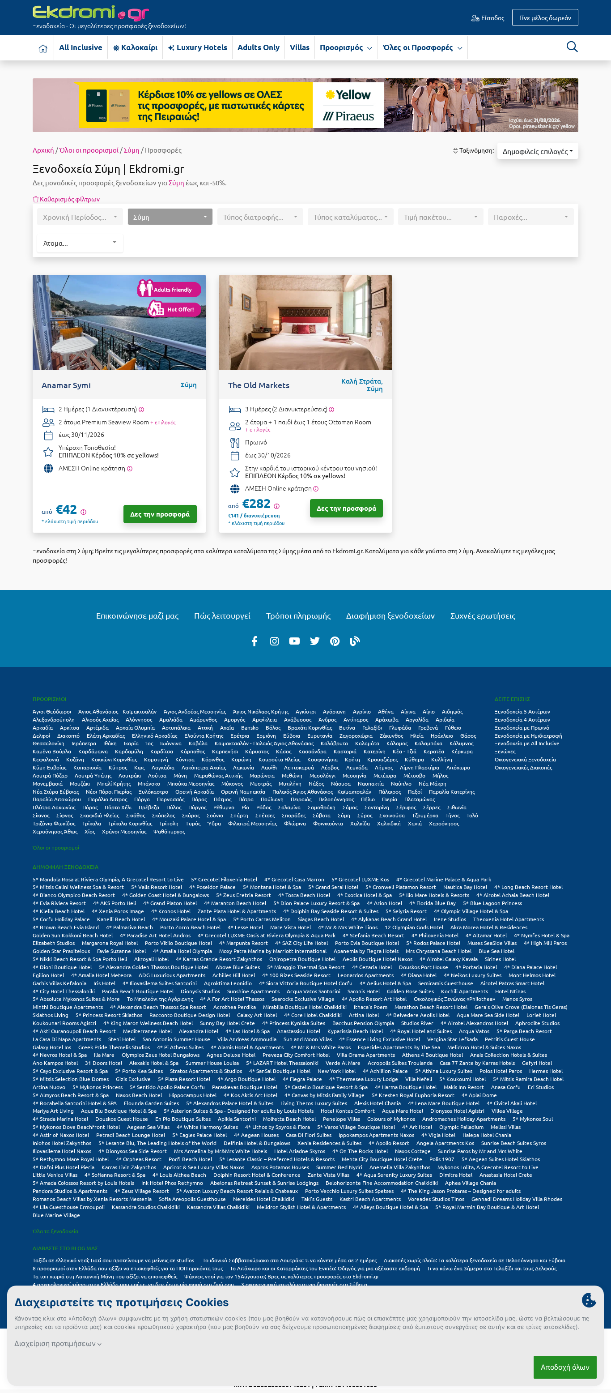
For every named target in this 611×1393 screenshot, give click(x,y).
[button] (537, 151)
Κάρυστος (257, 751)
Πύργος (197, 807)
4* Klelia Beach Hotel (59, 910)
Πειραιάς (301, 799)
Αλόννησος (139, 719)
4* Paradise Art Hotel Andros (155, 935)
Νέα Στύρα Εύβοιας (56, 791)
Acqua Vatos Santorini (313, 991)
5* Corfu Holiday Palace (61, 919)
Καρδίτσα (161, 751)
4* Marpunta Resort (243, 942)
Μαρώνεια (262, 775)
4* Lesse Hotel (245, 927)
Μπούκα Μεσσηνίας (190, 783)
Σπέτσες (265, 815)
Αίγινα (408, 711)
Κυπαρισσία (87, 767)
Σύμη (132, 149)
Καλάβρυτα (334, 743)
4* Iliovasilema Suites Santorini (160, 983)
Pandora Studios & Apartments (70, 1190)
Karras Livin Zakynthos (129, 1167)
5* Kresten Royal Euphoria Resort (413, 1094)
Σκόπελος (163, 815)
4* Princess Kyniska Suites (293, 1022)
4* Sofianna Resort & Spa (115, 1174)
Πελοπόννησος (336, 799)
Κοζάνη (75, 759)
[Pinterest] (335, 640)
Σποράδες (294, 815)
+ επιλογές (162, 422)
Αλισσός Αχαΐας (100, 719)
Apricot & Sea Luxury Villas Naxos (203, 1167)
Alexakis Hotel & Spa (153, 1062)
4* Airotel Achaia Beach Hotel (512, 894)
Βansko (250, 727)
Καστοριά (345, 751)
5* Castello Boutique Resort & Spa (326, 1086)
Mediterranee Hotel (147, 1030)
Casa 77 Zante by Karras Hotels (477, 1062)
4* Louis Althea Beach (179, 1174)
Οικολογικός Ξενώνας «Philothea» (454, 998)
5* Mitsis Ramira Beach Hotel (528, 1078)
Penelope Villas (341, 1118)
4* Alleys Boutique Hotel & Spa (390, 1206)
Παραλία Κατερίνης (452, 791)
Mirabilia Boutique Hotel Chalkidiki (305, 1006)
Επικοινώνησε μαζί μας (137, 615)
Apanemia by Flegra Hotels (366, 950)
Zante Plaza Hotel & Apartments (237, 910)
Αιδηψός (452, 711)
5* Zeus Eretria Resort (243, 894)
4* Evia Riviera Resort (59, 902)
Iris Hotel (104, 983)
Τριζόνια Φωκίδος (54, 823)
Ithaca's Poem (370, 1006)
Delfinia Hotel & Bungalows (257, 1142)
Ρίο (245, 807)
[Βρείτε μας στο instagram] (274, 640)
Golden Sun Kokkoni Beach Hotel (73, 935)
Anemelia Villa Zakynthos (399, 1167)
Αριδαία (445, 719)
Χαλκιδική (389, 823)
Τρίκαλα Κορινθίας (130, 823)
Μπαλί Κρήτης (114, 783)
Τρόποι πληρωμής (298, 615)
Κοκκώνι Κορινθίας (114, 759)
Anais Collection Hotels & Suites (508, 1054)
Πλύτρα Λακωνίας (54, 807)
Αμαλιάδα (170, 719)
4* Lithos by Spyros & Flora (277, 1126)
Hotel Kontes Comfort (348, 1110)
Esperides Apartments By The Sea (399, 1047)
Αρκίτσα (69, 727)
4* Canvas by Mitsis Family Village (324, 1094)
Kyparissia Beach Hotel (355, 1030)
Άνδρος (327, 719)
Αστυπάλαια (176, 727)
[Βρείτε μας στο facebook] (254, 640)
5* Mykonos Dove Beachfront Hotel (76, 1126)
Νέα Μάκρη (432, 783)
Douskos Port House (423, 966)
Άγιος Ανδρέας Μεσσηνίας (195, 711)
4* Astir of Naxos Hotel (61, 1134)
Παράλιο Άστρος (107, 799)
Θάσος (468, 735)
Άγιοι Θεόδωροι (52, 711)
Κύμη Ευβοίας (49, 767)
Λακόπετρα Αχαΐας (204, 767)
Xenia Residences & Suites (329, 1142)
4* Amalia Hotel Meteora (101, 975)
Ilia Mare (104, 1054)
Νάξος (316, 783)
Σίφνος (64, 815)
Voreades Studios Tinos (436, 1198)
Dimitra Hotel (455, 1174)
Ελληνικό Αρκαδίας (154, 735)
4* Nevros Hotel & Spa (60, 1054)
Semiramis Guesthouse (445, 983)
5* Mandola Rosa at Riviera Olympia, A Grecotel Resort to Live (108, 879)
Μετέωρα (384, 775)
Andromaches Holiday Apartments (463, 1118)
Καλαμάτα (367, 743)
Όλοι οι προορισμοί (89, 149)
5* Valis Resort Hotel (156, 886)
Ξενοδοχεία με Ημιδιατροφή (528, 735)
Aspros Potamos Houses (280, 1167)
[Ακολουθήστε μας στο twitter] (314, 640)
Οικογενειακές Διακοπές (523, 767)
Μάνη (180, 775)
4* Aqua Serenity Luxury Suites (394, 1174)
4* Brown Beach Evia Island (66, 927)
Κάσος (283, 751)
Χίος (90, 831)
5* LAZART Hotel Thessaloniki (282, 1062)
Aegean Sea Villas (148, 1126)
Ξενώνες (505, 751)
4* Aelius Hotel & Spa (385, 983)
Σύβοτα (322, 815)
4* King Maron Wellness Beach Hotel (148, 1022)
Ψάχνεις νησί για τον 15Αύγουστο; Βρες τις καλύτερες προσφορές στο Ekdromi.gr (281, 1276)
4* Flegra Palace (302, 1078)
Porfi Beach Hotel (190, 1158)
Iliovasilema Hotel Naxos (62, 1150)
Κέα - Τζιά (404, 751)
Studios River (417, 1022)
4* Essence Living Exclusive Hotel (379, 1039)
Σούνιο (215, 815)
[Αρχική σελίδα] (43, 47)
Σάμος (350, 807)
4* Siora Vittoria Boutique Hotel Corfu (305, 983)
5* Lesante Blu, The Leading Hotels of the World (157, 1142)
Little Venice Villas (55, 1174)
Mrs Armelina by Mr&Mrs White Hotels (220, 1150)
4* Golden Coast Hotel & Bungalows (165, 894)
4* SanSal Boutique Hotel (279, 1070)
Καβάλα (198, 743)
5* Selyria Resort (406, 910)
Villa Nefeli (418, 1078)
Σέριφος (406, 807)
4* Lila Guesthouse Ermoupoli (69, 1206)
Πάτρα (246, 799)
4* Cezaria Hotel (372, 966)
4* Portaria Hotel (476, 966)
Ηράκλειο (442, 735)
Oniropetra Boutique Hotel (302, 958)
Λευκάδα (357, 767)
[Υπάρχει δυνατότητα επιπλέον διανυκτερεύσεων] (141, 409)
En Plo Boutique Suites (183, 1118)
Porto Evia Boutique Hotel (367, 942)
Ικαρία (131, 743)
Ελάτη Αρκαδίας (106, 735)
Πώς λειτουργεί (222, 615)
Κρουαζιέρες (382, 759)
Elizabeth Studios (54, 942)
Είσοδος (492, 17)
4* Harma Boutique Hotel (406, 1086)
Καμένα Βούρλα (52, 751)
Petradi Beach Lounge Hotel (130, 1134)
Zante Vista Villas (328, 1174)
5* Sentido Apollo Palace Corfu (167, 1086)
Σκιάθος (135, 815)
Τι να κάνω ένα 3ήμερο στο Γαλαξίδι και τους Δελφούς (491, 1268)
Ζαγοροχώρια (356, 735)
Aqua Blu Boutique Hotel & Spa (119, 1110)
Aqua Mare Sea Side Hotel (488, 1014)
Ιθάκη (110, 743)
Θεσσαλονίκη (48, 743)
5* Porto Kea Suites (139, 1070)
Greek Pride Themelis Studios (114, 1047)
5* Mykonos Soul (533, 1118)
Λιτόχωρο (458, 767)
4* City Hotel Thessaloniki (64, 991)
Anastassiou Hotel (298, 1030)
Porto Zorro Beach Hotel (190, 927)
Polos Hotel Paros (500, 1070)
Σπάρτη (239, 815)
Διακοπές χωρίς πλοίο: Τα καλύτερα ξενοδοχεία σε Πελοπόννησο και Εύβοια (475, 1260)
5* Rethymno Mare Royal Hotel (71, 1158)
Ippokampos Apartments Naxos (376, 1134)
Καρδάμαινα (93, 751)
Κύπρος (118, 767)
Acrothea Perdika (234, 1006)
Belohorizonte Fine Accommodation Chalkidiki (382, 1182)
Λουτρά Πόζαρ (50, 775)
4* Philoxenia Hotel (435, 935)
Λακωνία (243, 767)
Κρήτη (352, 759)
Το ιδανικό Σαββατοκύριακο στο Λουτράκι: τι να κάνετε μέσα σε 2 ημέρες (290, 1260)
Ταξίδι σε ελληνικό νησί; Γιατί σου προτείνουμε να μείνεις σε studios (114, 1260)
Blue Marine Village (56, 1214)
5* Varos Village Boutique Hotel (356, 1126)
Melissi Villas (506, 1126)
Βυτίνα (347, 727)
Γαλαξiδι (372, 727)
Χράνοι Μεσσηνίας (124, 831)
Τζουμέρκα (425, 815)
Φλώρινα (295, 823)
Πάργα (142, 799)
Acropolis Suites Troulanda (400, 1062)
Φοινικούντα (328, 823)
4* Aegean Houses (256, 1134)
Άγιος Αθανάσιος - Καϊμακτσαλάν (117, 711)
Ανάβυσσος (297, 719)
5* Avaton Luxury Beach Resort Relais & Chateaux (237, 1190)
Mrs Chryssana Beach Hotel (438, 950)
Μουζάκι (80, 783)
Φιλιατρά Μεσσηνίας (252, 823)
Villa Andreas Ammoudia (246, 1039)
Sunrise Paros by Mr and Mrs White (480, 1150)
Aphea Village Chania (470, 1182)
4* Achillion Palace (385, 1070)
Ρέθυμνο (223, 807)
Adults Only (259, 47)
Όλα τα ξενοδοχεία (55, 1231)
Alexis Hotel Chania (377, 1103)
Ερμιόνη (266, 735)
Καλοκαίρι (138, 47)
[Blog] (355, 640)
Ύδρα (214, 823)
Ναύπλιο (401, 783)
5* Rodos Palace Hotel (433, 942)
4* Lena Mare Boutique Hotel (443, 1103)
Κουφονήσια (322, 759)
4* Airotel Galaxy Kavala (449, 958)
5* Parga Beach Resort (524, 1030)
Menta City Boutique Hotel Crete (382, 1158)
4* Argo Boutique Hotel (246, 1078)
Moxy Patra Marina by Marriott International (273, 950)
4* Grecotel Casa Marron (294, 879)
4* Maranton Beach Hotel (235, 902)
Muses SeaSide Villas (492, 942)
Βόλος (273, 727)
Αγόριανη (334, 711)
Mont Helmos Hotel (532, 975)
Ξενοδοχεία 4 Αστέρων (522, 719)
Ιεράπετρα (84, 743)
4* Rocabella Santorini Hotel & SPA (75, 1103)
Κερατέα (434, 751)
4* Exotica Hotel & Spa (364, 894)
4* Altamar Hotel (486, 935)
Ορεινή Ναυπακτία (243, 791)
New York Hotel (337, 1070)
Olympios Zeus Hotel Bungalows (160, 1054)
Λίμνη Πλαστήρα (419, 767)
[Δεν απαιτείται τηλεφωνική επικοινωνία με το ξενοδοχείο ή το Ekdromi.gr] (129, 468)
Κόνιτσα (185, 759)
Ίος (149, 743)
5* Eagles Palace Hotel (199, 1134)
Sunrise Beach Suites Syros (513, 1142)
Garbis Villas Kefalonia (59, 983)
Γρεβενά (428, 727)
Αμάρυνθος (203, 719)
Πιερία (389, 799)
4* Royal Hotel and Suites (421, 1030)
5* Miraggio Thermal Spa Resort (306, 966)
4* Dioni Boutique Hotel (62, 966)
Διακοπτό (68, 735)
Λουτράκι (130, 775)
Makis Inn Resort (464, 1086)
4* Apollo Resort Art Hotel (374, 998)
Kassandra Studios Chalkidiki (146, 1206)
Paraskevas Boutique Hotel (244, 1086)
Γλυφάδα (400, 727)
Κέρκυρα (462, 751)
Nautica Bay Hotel (465, 886)
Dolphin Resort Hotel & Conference (257, 1174)
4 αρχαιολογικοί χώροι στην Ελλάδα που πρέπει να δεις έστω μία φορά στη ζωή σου (133, 1284)
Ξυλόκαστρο (153, 791)
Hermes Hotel (546, 1070)
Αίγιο (429, 711)
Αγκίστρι (306, 711)
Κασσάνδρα (312, 751)
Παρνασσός (170, 799)
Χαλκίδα (360, 823)
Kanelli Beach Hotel (121, 919)
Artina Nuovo (49, 1086)
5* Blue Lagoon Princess (492, 902)
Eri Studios (541, 1086)
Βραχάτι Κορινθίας (310, 727)
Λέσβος (330, 767)
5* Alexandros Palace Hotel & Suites (229, 1103)
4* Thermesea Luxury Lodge (363, 1078)
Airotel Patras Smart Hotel (512, 983)
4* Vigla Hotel (438, 1134)
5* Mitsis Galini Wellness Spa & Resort (78, 886)
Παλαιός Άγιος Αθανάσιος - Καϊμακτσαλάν (321, 791)
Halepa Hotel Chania (486, 1134)
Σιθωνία (457, 807)
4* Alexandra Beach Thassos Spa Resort (158, 1006)
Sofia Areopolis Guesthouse (192, 1198)
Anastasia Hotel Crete (505, 1174)
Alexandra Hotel (198, 1030)
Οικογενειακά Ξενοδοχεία (525, 759)
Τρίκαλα (91, 823)
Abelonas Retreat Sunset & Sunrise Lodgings (264, 1182)
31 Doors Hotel (103, 1062)
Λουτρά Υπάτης (93, 775)
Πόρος (90, 807)
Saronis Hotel (364, 991)
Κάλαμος (396, 743)
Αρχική (43, 149)
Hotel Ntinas (510, 991)
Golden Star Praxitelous (61, 950)
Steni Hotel (122, 1039)
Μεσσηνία (354, 775)
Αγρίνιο (362, 711)
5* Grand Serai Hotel (333, 886)
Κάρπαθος (192, 751)
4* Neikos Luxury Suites (472, 975)
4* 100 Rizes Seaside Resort (296, 975)
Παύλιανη (272, 799)
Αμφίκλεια (264, 719)
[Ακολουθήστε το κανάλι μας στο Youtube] (294, 640)
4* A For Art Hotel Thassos (232, 998)
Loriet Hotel (541, 1014)
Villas (300, 47)
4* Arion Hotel (384, 902)
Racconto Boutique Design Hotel (189, 1014)
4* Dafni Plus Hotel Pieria (63, 1167)
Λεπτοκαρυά (299, 767)
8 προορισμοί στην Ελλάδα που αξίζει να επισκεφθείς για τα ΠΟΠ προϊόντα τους (128, 1268)
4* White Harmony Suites (207, 1126)
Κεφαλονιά (46, 759)
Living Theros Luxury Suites (313, 1103)
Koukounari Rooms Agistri (64, 1022)
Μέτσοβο (414, 775)
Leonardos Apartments (366, 975)
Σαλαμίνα (289, 807)
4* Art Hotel (417, 1126)
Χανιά (415, 823)
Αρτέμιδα (97, 727)
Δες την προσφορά (160, 513)
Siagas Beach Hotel (321, 919)
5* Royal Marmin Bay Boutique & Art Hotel (487, 1206)
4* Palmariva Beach (129, 927)
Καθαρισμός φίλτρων (69, 199)
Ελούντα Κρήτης (203, 735)
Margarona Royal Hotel (110, 942)
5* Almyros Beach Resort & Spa (71, 1094)
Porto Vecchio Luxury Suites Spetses (349, 1190)
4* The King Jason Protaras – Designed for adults (461, 1190)
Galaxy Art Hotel (257, 1014)
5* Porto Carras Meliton (262, 919)
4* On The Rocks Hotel (360, 1150)
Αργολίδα (417, 719)
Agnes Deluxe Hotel (231, 1054)
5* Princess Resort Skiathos (109, 1014)
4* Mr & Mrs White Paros (321, 1047)
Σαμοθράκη (321, 807)
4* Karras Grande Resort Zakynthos (219, 958)
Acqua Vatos (474, 1030)
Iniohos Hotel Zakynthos (62, 1142)
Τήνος (452, 815)
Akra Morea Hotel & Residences (488, 927)
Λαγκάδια (163, 767)
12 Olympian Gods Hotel (414, 927)
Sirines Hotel (500, 958)
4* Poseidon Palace (212, 886)
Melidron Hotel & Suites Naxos (484, 1047)
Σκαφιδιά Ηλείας (99, 815)
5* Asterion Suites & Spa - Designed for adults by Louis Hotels (239, 1110)
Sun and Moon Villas (308, 1039)
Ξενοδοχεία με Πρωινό (522, 727)
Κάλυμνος (461, 743)
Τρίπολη (168, 823)
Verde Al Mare (343, 1062)
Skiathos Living (50, 1014)
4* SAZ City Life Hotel (301, 942)
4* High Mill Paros (545, 942)
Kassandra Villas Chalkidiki (218, 1206)
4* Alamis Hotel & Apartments (247, 1047)
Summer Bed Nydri (339, 1167)
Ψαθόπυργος (169, 831)
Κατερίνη (375, 751)
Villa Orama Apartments (366, 1054)
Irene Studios (450, 919)
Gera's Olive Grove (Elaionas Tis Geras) (521, 1006)
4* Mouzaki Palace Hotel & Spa (189, 919)
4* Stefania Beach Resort (373, 935)
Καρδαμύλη (129, 751)
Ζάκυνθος (391, 735)
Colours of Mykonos (391, 1118)
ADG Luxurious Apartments (172, 975)
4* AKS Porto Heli (114, 902)
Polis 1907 (441, 1158)
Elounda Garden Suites (151, 1103)
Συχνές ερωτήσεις (482, 615)
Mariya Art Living (53, 1110)
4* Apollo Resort (389, 1142)
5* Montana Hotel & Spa (272, 886)
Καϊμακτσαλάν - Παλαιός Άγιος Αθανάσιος (264, 743)
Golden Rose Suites (410, 991)
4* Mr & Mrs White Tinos (348, 927)
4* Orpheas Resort (138, 1158)
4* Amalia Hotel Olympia (182, 950)
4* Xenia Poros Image (118, 910)
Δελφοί (41, 735)
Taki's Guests (316, 1198)
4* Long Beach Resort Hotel (528, 886)
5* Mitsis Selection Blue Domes (71, 1078)
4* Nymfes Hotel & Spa (541, 935)
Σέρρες (431, 807)
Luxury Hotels (201, 47)
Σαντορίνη (377, 807)
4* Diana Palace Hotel (530, 966)
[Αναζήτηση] (572, 46)
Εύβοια (291, 735)
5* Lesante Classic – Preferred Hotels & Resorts (277, 1158)
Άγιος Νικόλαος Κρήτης (261, 711)
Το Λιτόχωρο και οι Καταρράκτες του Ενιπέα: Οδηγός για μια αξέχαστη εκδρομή (325, 1268)
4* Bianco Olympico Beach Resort (74, 894)
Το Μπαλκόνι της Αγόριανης (160, 998)
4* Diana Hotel (419, 975)
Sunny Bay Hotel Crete (227, 1022)
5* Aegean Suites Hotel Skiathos (501, 1158)
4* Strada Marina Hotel (60, 1118)
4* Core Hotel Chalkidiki (313, 1014)
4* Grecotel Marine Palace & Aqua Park (443, 879)
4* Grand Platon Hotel (170, 902)
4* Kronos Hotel (171, 910)
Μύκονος (232, 783)
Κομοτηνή (156, 759)
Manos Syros (517, 998)
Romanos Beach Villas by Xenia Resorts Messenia (92, 1198)
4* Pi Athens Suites (180, 1047)
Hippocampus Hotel (192, 1094)
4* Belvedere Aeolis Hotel (418, 1014)
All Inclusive (80, 47)
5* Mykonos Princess (97, 1086)
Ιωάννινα (171, 743)
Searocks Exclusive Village (303, 998)
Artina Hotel (364, 1014)
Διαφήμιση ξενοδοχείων (390, 615)
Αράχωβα (387, 719)
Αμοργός (234, 719)
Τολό (472, 815)
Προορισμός (342, 47)
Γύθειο (453, 727)
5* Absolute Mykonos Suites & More (76, 998)
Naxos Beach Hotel (139, 1094)
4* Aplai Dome (479, 1094)
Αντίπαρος (356, 719)
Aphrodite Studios (537, 1022)
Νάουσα (341, 783)
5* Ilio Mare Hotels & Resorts (434, 894)
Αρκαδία (43, 727)
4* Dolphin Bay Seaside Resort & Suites (330, 910)
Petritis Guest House (510, 1039)
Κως (139, 767)
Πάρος (199, 799)
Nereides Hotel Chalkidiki (263, 1198)
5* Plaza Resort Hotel (184, 1078)
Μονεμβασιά (48, 783)
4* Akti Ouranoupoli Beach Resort (74, 1030)
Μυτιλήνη (290, 783)
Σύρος (364, 815)
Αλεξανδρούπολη (54, 719)
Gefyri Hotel (537, 1062)
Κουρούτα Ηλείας (279, 759)
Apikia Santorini (237, 1118)
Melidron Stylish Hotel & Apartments (301, 1206)
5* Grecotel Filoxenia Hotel (224, 879)
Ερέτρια (239, 735)
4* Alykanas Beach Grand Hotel (389, 919)
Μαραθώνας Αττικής (218, 775)
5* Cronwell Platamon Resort (400, 886)
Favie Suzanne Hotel (121, 950)
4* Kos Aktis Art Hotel (250, 1094)
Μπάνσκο (149, 783)
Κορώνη (241, 759)
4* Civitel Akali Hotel (512, 1103)
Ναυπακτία (371, 783)
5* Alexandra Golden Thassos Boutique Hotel (153, 966)
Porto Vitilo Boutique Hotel (178, 942)
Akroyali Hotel (151, 958)
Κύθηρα (414, 759)
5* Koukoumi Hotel (462, 1078)
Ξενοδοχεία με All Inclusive (527, 743)
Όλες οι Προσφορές (419, 47)
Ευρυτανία (319, 735)
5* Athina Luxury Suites (443, 1070)
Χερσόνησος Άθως (55, 831)
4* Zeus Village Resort (142, 1190)
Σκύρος (190, 815)
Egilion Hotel (48, 975)
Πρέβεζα (149, 807)
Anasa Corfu (506, 1086)
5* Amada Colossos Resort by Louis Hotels (83, 1182)
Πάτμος (222, 799)
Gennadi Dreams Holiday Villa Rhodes (516, 1198)
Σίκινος (41, 815)
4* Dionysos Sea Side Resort (132, 1150)
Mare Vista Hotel (290, 927)
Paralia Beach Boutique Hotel (138, 991)
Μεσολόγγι (322, 775)
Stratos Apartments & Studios (206, 1070)
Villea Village (507, 1110)
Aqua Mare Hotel (402, 1110)
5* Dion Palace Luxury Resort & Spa (316, 902)
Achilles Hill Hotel (233, 975)
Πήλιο (368, 799)
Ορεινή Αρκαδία (194, 791)
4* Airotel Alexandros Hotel (474, 1022)
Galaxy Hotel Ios (52, 1047)
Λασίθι (269, 767)
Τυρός (193, 823)
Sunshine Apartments (253, 991)
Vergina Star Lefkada (452, 1039)
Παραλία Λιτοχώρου (57, 799)
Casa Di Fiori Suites (308, 1134)
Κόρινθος (213, 759)
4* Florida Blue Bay (432, 902)
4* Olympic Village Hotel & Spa (471, 910)
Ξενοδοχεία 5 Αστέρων (522, 711)
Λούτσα (157, 775)
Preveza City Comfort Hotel (296, 1054)
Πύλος (173, 807)
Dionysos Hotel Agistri (457, 1110)
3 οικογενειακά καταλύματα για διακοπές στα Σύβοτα (304, 1284)
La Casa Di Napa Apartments (67, 1039)
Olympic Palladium (461, 1126)
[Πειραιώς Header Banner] (305, 104)
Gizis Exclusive (133, 1078)
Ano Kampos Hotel (55, 1062)
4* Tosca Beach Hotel (304, 894)
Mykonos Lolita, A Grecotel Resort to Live (488, 1167)
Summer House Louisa (212, 1062)
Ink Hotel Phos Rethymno (172, 1182)
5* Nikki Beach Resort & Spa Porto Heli (80, 958)
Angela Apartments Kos (445, 1142)
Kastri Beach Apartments (370, 1198)
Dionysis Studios (200, 991)
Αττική (205, 727)
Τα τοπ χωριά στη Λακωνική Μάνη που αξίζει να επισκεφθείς (105, 1276)
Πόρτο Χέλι (118, 807)
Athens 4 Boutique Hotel (432, 1054)
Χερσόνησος (444, 823)
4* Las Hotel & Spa (247, 1030)
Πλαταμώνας (419, 799)
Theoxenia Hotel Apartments (508, 919)
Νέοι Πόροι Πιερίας (109, 791)
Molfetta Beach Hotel (289, 1118)
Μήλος (440, 775)
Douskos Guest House (121, 1118)
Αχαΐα (227, 727)
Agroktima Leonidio (228, 983)
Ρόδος (263, 807)
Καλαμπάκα (428, 743)
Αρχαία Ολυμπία (135, 727)
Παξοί (415, 791)
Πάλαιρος (389, 791)
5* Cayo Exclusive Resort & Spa (70, 1070)
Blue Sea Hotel (496, 950)
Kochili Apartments (464, 991)
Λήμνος (384, 767)
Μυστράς (261, 783)
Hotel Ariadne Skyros (299, 1150)
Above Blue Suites (238, 966)
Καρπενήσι (225, 751)
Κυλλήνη (441, 759)
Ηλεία (417, 735)
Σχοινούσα (392, 815)
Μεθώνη (292, 775)
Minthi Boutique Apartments (68, 1006)
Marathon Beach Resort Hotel (431, 1006)
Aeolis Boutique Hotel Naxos (377, 958)
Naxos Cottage (413, 1150)
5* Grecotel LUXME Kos (360, 879)
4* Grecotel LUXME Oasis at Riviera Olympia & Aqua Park (266, 935)
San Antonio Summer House (176, 1039)
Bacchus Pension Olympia (363, 1022)
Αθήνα (386, 711)
